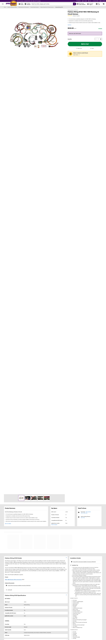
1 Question (78, 15)
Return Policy (83, 517)
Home (5, 7)
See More (69, 24)
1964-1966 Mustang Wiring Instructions (13, 579)
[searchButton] (74, 4)
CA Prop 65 (10, 589)
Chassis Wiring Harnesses (34, 7)
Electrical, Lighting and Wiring (12, 7)
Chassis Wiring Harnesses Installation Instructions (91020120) (84, 561)
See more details (8, 523)
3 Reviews (74, 15)
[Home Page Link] (11, 4)
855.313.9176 (88, 511)
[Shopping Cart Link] (103, 4)
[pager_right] (63, 251)
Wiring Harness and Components (23, 7)
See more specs (54, 524)
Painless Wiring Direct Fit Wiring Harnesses (47, 7)
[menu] (3, 4)
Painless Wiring (70, 10)
